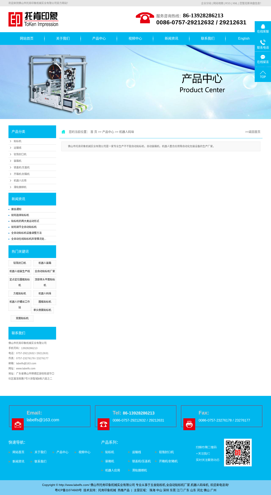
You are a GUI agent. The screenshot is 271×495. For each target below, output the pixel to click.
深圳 (166, 490)
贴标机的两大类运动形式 (25, 221)
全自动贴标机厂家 (45, 271)
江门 (180, 490)
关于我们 (63, 38)
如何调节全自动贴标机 (24, 227)
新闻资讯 (171, 38)
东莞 (173, 490)
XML (235, 3)
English (244, 38)
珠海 (152, 490)
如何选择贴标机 (20, 215)
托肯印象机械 (107, 490)
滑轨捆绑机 (20, 187)
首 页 (93, 131)
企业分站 (206, 3)
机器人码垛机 (200, 485)
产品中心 (99, 38)
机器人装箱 (45, 263)
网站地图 (218, 3)
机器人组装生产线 (20, 271)
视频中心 (135, 38)
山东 (193, 490)
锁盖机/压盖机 (22, 167)
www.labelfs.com (25, 368)
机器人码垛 (45, 293)
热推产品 (124, 490)
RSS (228, 3)
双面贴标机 (22, 318)
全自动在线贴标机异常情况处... (28, 238)
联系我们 (207, 38)
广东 (186, 490)
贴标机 (17, 141)
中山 (159, 490)
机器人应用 (20, 180)
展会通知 (16, 209)
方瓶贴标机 (19, 293)
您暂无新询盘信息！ (251, 3)
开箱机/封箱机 (22, 174)
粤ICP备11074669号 (68, 490)
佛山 (207, 490)
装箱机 (17, 160)
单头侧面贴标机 (42, 310)
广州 (213, 490)
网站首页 (26, 38)
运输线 (17, 147)
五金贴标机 (158, 485)
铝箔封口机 (20, 154)
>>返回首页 (252, 131)
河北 (200, 490)
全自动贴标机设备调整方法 (26, 233)
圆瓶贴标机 (45, 301)
